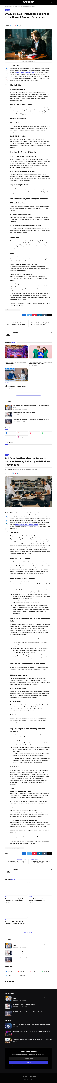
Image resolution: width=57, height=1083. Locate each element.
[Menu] (6, 2)
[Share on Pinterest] (15, 25)
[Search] (51, 2)
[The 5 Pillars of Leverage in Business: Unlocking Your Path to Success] (8, 421)
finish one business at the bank (25, 72)
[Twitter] (6, 72)
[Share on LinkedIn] (17, 25)
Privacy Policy (37, 1065)
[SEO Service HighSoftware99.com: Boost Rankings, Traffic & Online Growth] (8, 1041)
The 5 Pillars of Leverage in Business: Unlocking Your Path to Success (31, 419)
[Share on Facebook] (11, 25)
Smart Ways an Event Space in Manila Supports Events (15, 362)
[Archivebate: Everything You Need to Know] (8, 414)
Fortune (10, 22)
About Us (26, 1079)
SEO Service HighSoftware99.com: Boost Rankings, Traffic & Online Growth (32, 1039)
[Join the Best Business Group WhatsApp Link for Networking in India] (40, 351)
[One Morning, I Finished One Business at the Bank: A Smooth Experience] (28, 44)
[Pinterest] (6, 79)
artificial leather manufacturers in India (26, 524)
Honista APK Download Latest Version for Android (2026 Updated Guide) (32, 1031)
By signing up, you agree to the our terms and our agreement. (29, 1065)
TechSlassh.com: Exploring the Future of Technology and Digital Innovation (16, 899)
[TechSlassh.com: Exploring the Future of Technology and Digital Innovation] (16, 888)
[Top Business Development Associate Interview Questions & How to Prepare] (16, 374)
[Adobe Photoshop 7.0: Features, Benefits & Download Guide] (40, 888)
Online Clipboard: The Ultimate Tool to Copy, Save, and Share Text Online (32, 1024)
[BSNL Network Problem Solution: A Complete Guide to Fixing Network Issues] (8, 407)
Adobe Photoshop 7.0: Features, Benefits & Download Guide (38, 899)
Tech (7, 454)
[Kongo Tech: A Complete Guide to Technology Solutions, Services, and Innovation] (16, 911)
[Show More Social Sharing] (20, 25)
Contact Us (32, 1079)
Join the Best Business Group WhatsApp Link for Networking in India (40, 362)
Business (8, 10)
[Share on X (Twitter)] (13, 25)
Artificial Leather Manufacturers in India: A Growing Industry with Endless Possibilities (16, 324)
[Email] (6, 83)
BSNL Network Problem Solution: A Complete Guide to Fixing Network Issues (31, 406)
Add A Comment (28, 394)
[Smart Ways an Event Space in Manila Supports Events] (16, 351)
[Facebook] (6, 69)
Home (6, 6)
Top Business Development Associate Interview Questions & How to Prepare (15, 385)
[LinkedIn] (6, 76)
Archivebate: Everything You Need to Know (24, 412)
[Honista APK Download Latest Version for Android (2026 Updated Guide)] (8, 1033)
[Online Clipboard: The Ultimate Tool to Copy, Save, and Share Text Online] (8, 1026)
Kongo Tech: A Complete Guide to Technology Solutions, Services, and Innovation (15, 923)
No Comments (27, 22)
